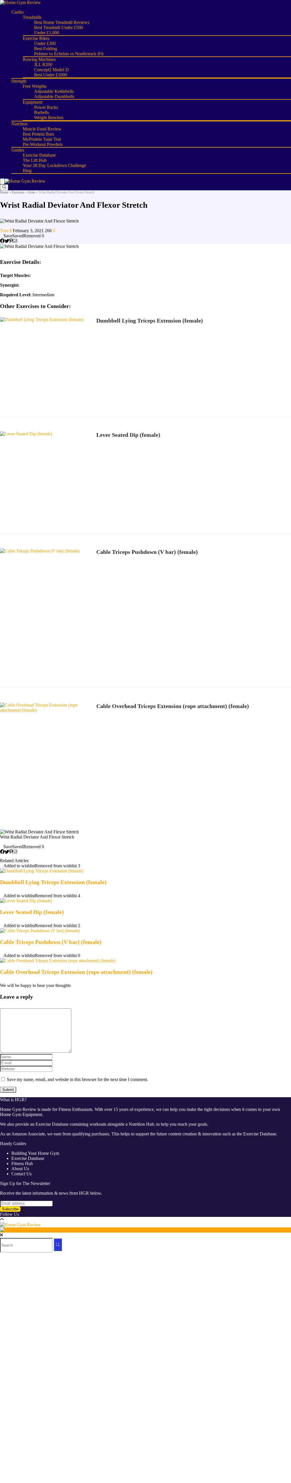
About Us (20, 1168)
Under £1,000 (46, 32)
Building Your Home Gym (35, 1153)
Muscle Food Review (42, 129)
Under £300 (45, 43)
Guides (17, 150)
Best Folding (45, 48)
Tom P (6, 230)
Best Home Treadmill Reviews (61, 22)
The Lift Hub (35, 160)
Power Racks (46, 107)
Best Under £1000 (50, 74)
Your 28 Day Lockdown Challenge (54, 165)
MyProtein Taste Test (42, 139)
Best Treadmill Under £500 (58, 27)
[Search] (4, 187)
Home (4, 192)
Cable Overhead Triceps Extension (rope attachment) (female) (172, 706)
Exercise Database (39, 155)
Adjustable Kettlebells (54, 91)
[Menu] (2, 181)
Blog (27, 170)
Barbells (41, 112)
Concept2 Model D (51, 69)
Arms (31, 192)
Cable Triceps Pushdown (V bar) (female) (147, 552)
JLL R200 (43, 64)
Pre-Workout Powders (43, 144)
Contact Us (21, 1173)
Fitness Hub (22, 1163)
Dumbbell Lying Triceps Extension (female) (149, 320)
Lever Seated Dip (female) (128, 435)
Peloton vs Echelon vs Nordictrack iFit (68, 53)
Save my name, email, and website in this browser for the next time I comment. (77, 1079)
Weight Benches (48, 117)
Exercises (18, 192)
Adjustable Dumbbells (54, 96)
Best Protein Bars (38, 134)
